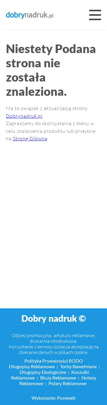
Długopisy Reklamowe (32, 366)
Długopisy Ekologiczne (43, 372)
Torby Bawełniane (78, 366)
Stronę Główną (30, 138)
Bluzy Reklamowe (58, 377)
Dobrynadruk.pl (24, 116)
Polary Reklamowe (67, 383)
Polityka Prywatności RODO (53, 360)
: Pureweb (65, 398)
